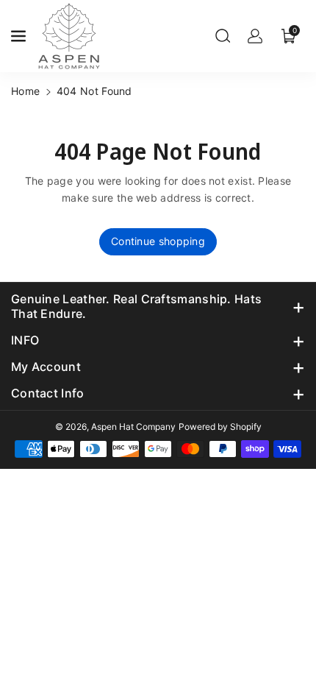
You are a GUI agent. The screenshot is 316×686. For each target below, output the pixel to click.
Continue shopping (158, 241)
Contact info (48, 393)
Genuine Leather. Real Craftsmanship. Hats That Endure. (136, 306)
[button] (20, 36)
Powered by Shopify (220, 426)
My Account (46, 366)
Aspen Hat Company (133, 426)
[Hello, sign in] (255, 36)
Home (25, 91)
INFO (25, 340)
